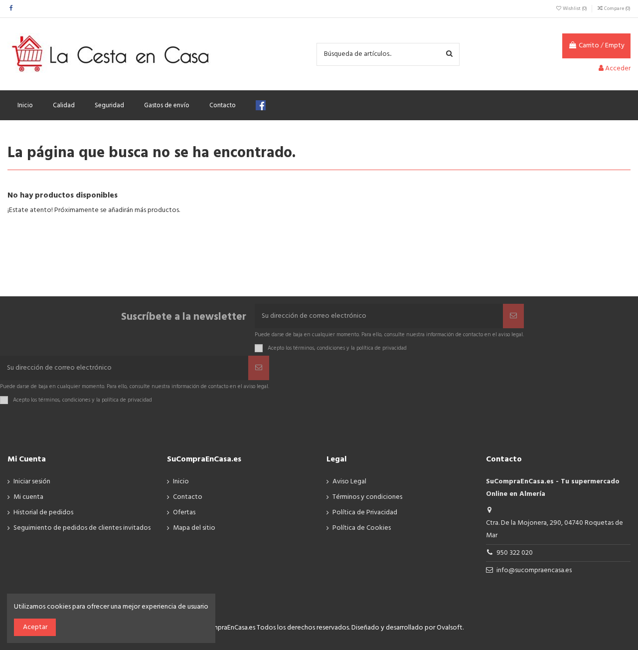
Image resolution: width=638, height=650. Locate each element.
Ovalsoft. (450, 628)
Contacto (187, 497)
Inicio (181, 481)
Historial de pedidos (43, 512)
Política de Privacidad (364, 512)
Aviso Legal (349, 481)
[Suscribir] (513, 316)
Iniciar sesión (31, 481)
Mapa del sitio (194, 528)
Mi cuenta (28, 497)
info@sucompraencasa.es (534, 570)
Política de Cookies (361, 528)
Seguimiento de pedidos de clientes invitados (82, 528)
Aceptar (35, 627)
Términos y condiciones (367, 497)
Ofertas (184, 512)
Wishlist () (575, 8)
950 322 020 (514, 553)
